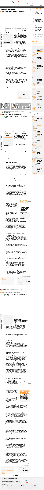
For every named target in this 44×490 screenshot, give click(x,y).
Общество (22, 6)
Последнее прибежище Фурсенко (31, 5)
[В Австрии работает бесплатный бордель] (34, 82)
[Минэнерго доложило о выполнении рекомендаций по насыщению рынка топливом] (34, 141)
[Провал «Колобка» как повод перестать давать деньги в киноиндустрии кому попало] (34, 133)
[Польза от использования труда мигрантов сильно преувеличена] (34, 154)
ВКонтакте (25, 480)
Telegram (24, 480)
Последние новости (37, 8)
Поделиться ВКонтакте (1, 34)
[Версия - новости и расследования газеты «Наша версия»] (5, 2)
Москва (37, 6)
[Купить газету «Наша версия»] (12, 1)
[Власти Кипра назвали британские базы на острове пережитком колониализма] (25, 203)
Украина (11, 6)
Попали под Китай (6, 145)
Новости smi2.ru (2, 288)
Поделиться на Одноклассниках (1, 39)
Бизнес (27, 6)
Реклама (17, 2)
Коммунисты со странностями (23, 5)
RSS (23, 480)
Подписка (14, 2)
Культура (33, 6)
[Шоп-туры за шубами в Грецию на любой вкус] (34, 66)
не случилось (15, 256)
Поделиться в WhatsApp (1, 41)
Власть (15, 6)
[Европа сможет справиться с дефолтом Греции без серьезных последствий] (34, 100)
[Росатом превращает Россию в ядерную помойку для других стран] (34, 106)
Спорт (30, 6)
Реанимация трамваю (7, 42)
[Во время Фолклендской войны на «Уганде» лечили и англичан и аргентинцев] (20, 95)
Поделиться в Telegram (1, 44)
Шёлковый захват (41, 5)
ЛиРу (26, 480)
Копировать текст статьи (1, 46)
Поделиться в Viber (1, 43)
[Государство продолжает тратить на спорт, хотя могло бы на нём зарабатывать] (20, 281)
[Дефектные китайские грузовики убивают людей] (34, 148)
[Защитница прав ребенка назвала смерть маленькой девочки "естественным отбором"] (34, 89)
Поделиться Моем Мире (1, 37)
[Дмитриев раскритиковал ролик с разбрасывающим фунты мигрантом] (20, 469)
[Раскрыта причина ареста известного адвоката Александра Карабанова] (34, 170)
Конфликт (18, 6)
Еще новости (37, 38)
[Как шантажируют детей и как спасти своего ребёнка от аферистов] (4, 281)
